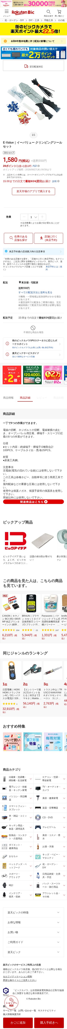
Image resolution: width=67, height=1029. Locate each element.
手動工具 (48, 20)
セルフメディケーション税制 (17, 976)
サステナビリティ (47, 1010)
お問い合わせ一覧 (27, 1010)
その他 (61, 20)
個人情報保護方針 (12, 1014)
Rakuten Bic (23, 13)
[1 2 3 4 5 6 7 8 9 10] (33, 217)
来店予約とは (52, 266)
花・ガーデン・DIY (14, 20)
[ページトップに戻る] (62, 1017)
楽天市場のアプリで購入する (33, 191)
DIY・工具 (34, 20)
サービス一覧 (9, 1010)
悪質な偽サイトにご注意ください (19, 980)
